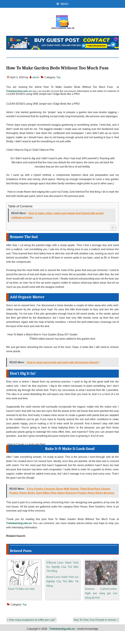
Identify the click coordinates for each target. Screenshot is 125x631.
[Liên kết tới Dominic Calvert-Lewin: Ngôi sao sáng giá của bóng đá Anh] (101, 562)
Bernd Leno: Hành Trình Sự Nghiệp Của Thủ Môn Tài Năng (62, 581)
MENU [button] (64, 4)
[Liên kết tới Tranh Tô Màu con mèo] (24, 562)
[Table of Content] (113, 227)
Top (58, 77)
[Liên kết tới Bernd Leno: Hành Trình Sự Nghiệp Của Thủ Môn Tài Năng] (62, 562)
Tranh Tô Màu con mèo (21, 588)
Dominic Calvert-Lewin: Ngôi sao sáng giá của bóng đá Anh (101, 593)
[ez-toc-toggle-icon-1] (111, 227)
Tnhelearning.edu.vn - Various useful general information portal (62, 22)
